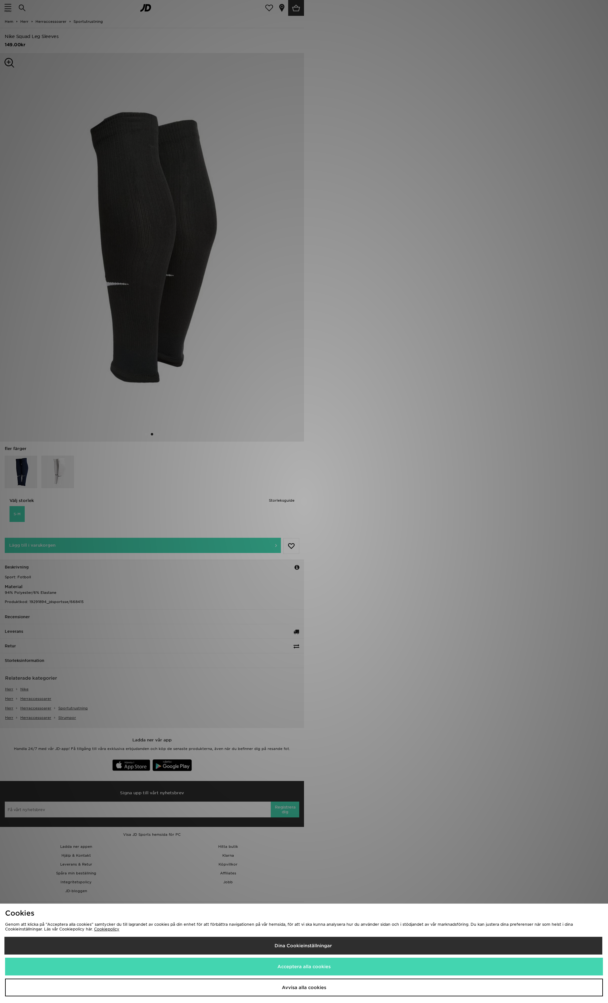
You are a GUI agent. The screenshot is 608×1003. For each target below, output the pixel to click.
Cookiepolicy (106, 929)
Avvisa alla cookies (304, 987)
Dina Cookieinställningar (303, 945)
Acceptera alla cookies (304, 966)
